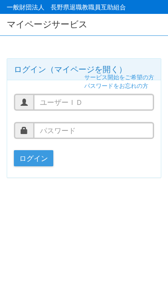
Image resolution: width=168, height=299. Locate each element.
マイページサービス (47, 24)
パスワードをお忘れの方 (116, 86)
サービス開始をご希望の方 (119, 77)
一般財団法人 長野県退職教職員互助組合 (66, 7)
